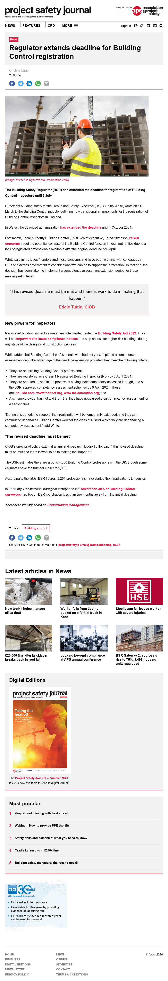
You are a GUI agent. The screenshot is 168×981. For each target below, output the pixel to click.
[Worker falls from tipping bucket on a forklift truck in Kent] (84, 591)
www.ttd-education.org (81, 393)
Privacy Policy (17, 974)
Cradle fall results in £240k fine (37, 850)
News (10, 25)
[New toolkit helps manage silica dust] (28, 591)
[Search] (161, 25)
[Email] (142, 25)
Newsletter (15, 969)
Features (31, 25)
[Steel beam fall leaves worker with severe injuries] (139, 591)
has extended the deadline (80, 227)
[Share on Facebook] (12, 83)
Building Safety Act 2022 (117, 333)
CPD (51, 25)
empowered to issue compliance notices (46, 339)
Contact (63, 969)
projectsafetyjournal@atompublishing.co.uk (89, 544)
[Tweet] (21, 83)
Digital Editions (18, 964)
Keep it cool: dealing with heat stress (41, 813)
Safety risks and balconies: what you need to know (51, 838)
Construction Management (68, 505)
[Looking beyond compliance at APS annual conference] (84, 638)
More (67, 25)
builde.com (26, 393)
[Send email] (46, 83)
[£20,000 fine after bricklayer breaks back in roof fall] (28, 638)
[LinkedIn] (155, 25)
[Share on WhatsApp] (38, 83)
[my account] (135, 25)
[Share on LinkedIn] (29, 83)
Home (9, 954)
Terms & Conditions (72, 974)
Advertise (64, 964)
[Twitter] (148, 25)
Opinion (62, 959)
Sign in (126, 26)
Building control (35, 528)
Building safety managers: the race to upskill (46, 863)
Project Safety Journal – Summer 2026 (41, 778)
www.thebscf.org (49, 393)
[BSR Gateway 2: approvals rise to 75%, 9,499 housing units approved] (139, 638)
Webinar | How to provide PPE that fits (42, 825)
